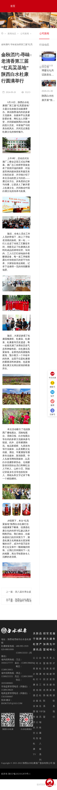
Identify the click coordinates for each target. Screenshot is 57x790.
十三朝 (40, 684)
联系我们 (15, 67)
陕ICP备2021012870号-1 (19, 774)
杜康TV (34, 749)
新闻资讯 (15, 30)
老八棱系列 (40, 749)
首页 (12, 6)
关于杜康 (15, 18)
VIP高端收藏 (41, 722)
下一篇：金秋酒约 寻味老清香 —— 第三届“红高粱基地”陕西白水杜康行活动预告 (19, 602)
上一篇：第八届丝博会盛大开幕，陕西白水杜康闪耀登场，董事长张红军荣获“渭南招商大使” (18, 593)
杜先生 (40, 700)
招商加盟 (15, 55)
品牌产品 (15, 43)
